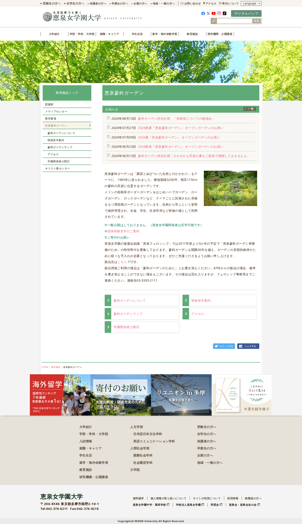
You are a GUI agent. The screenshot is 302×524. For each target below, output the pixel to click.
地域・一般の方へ (164, 3)
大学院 (135, 469)
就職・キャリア (109, 34)
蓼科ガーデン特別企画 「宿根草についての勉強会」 (178, 118)
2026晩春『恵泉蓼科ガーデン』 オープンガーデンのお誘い (181, 146)
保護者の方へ (98, 3)
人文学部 (136, 427)
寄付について (230, 3)
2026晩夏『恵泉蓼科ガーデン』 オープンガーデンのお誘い (181, 128)
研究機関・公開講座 (220, 34)
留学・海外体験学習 (164, 34)
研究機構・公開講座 (93, 477)
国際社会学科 (143, 455)
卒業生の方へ (120, 3)
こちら (122, 262)
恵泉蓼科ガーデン (56, 125)
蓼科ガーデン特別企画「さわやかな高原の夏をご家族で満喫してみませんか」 (194, 156)
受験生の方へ (52, 3)
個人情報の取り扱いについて (169, 498)
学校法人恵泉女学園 (188, 505)
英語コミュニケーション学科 (154, 441)
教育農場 (50, 118)
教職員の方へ (253, 498)
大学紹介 (54, 34)
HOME (45, 367)
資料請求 (138, 498)
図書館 (49, 104)
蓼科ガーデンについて (130, 300)
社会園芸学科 (143, 462)
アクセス (211, 3)
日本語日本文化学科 (147, 434)
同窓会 (215, 505)
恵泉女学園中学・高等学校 (149, 505)
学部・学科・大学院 (82, 34)
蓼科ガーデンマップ (128, 314)
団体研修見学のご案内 (123, 231)
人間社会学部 (139, 448)
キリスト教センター (57, 168)
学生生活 (137, 34)
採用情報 (232, 498)
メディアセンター (56, 111)
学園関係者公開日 (126, 327)
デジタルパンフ (246, 13)
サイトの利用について (207, 498)
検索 (256, 21)
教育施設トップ (67, 93)
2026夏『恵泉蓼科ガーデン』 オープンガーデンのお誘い (179, 137)
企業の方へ (140, 3)
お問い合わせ (192, 3)
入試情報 (85, 441)
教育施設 (192, 34)
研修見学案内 (201, 300)
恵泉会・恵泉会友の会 (243, 505)
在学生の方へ (75, 3)
